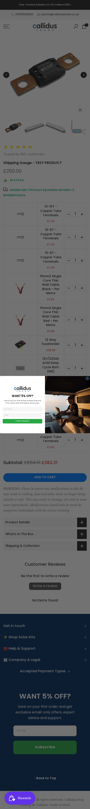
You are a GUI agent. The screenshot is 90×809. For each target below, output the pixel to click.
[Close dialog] (87, 378)
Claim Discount (22, 421)
